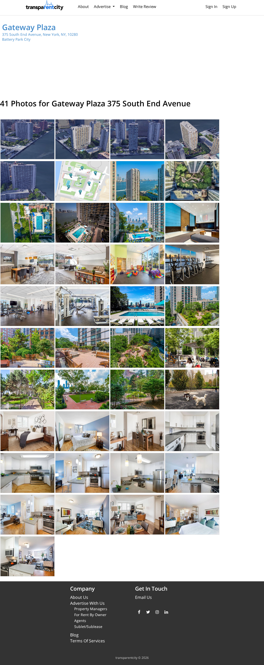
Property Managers (90, 608)
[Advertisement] (199, 57)
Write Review (144, 6)
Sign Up (229, 6)
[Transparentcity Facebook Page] (139, 612)
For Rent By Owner (90, 614)
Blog (124, 6)
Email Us (143, 597)
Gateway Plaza (29, 27)
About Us (79, 597)
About (83, 6)
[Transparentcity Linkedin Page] (166, 612)
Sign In (211, 6)
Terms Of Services (87, 641)
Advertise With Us (87, 603)
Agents (80, 620)
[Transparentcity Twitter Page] (148, 612)
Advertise (103, 6)
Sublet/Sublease (88, 626)
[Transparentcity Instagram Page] (157, 612)
